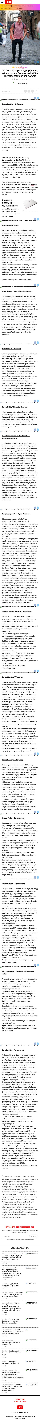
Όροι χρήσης (9, 1416)
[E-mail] (32, 91)
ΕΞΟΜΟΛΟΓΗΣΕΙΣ (6, 6)
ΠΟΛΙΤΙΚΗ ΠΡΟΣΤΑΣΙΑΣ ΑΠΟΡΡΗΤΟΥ (25, 1239)
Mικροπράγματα (20, 67)
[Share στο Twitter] (38, 98)
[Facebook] (35, 62)
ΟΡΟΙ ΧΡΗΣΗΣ (10, 1239)
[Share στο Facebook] (35, 98)
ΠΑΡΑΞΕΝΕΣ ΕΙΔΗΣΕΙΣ (18, 6)
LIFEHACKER (29, 6)
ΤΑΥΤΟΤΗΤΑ (20, 1399)
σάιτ (32, 185)
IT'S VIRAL (20, 8)
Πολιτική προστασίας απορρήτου (24, 1416)
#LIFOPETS (12, 8)
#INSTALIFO (4, 8)
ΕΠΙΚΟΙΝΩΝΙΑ (20, 1402)
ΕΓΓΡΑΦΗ (33, 1236)
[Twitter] (38, 62)
